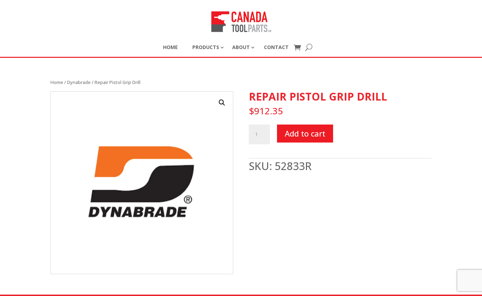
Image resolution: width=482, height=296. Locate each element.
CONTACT (276, 47)
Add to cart (305, 133)
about (241, 47)
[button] (222, 102)
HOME (170, 47)
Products (205, 47)
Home (56, 82)
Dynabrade (79, 82)
